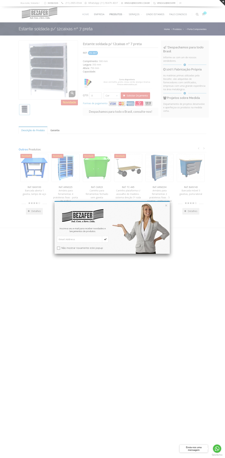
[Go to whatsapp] (217, 449)
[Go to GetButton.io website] (217, 455)
